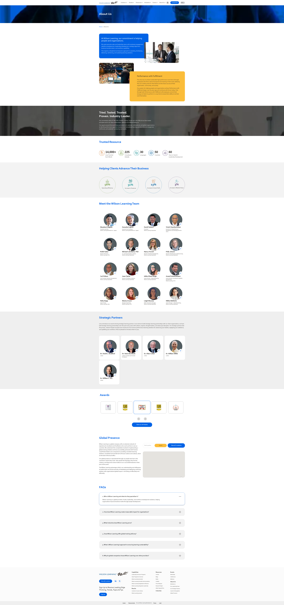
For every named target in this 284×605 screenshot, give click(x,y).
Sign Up (103, 594)
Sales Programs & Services (137, 576)
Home (100, 26)
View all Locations (176, 445)
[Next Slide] (145, 418)
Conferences (173, 576)
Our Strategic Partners (175, 588)
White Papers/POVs (160, 588)
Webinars (172, 579)
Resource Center (131, 603)
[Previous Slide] (138, 418)
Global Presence (173, 593)
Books (157, 579)
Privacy (154, 603)
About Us (162, 2)
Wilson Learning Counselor (137, 579)
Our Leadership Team (174, 586)
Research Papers (159, 586)
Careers (124, 603)
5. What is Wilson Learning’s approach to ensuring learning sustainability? (125, 545)
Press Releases (159, 583)
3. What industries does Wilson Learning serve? (117, 523)
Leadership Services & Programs (139, 574)
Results (131, 2)
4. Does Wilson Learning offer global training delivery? (119, 534)
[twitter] (119, 581)
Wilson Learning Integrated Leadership (140, 586)
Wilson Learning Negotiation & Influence (140, 583)
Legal (160, 603)
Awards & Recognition (175, 591)
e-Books (157, 581)
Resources (139, 2)
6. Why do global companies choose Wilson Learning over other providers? (125, 555)
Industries (147, 2)
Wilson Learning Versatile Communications (141, 581)
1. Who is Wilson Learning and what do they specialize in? (120, 496)
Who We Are (172, 584)
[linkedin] (115, 581)
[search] (167, 2)
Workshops (172, 574)
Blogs (157, 576)
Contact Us (174, 2)
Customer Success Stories (137, 591)
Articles (157, 574)
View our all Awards (142, 424)
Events (155, 2)
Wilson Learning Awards (137, 593)
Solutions (123, 2)
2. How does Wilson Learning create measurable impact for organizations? (125, 512)
